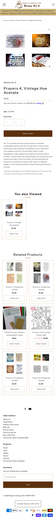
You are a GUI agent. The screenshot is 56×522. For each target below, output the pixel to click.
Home (5, 20)
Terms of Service (9, 432)
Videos (5, 453)
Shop (5, 450)
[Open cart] (53, 4)
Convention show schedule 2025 (15, 438)
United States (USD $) (27, 504)
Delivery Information (11, 425)
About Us (6, 419)
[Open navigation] (4, 4)
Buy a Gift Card (9, 435)
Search (6, 456)
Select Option (14, 344)
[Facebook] (25, 409)
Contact (6, 458)
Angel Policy (8, 422)
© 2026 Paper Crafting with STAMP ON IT (19, 496)
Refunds (6, 427)
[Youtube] (30, 409)
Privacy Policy (8, 430)
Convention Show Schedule (13, 461)
